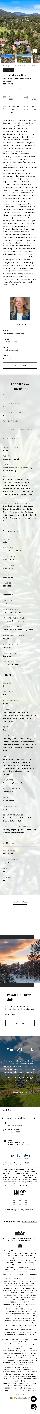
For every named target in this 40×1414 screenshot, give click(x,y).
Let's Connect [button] (20, 1093)
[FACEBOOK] (14, 1202)
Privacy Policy (29, 1221)
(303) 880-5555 (10, 342)
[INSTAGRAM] (20, 1202)
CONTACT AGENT (20, 365)
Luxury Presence (26, 1209)
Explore (20, 1023)
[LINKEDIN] (26, 1202)
